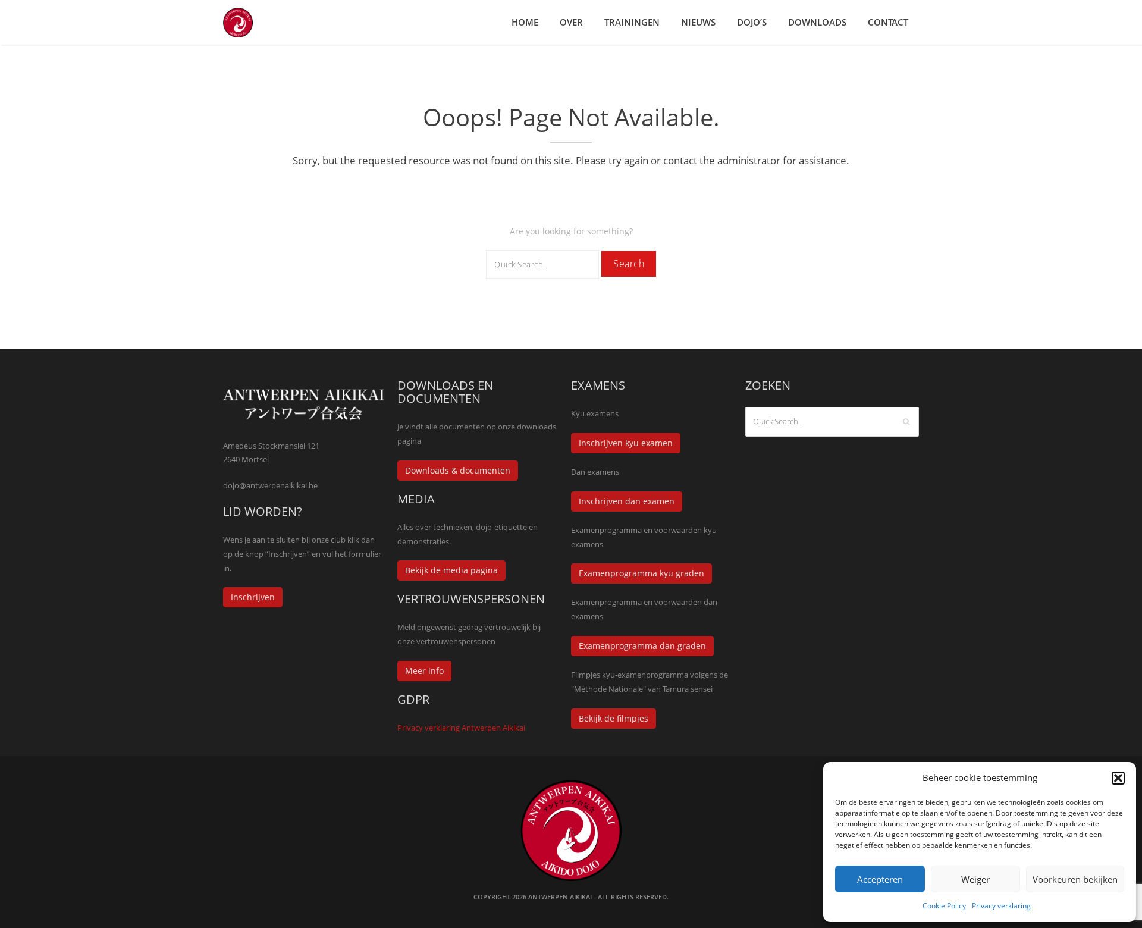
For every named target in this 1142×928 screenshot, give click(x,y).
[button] (1118, 778)
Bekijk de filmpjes (613, 718)
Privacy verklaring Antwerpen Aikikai (461, 727)
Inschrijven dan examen (626, 501)
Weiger (975, 879)
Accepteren (880, 879)
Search (628, 263)
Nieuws (698, 22)
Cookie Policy (944, 906)
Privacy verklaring (1001, 906)
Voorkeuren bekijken (1075, 879)
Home (525, 22)
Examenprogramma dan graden (642, 645)
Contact (888, 22)
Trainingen (632, 22)
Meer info (424, 670)
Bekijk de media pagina (451, 570)
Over (571, 22)
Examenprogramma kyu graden (641, 573)
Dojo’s (752, 22)
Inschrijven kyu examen (626, 443)
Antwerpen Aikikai (560, 896)
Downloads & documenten (457, 470)
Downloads (817, 22)
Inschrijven (253, 597)
